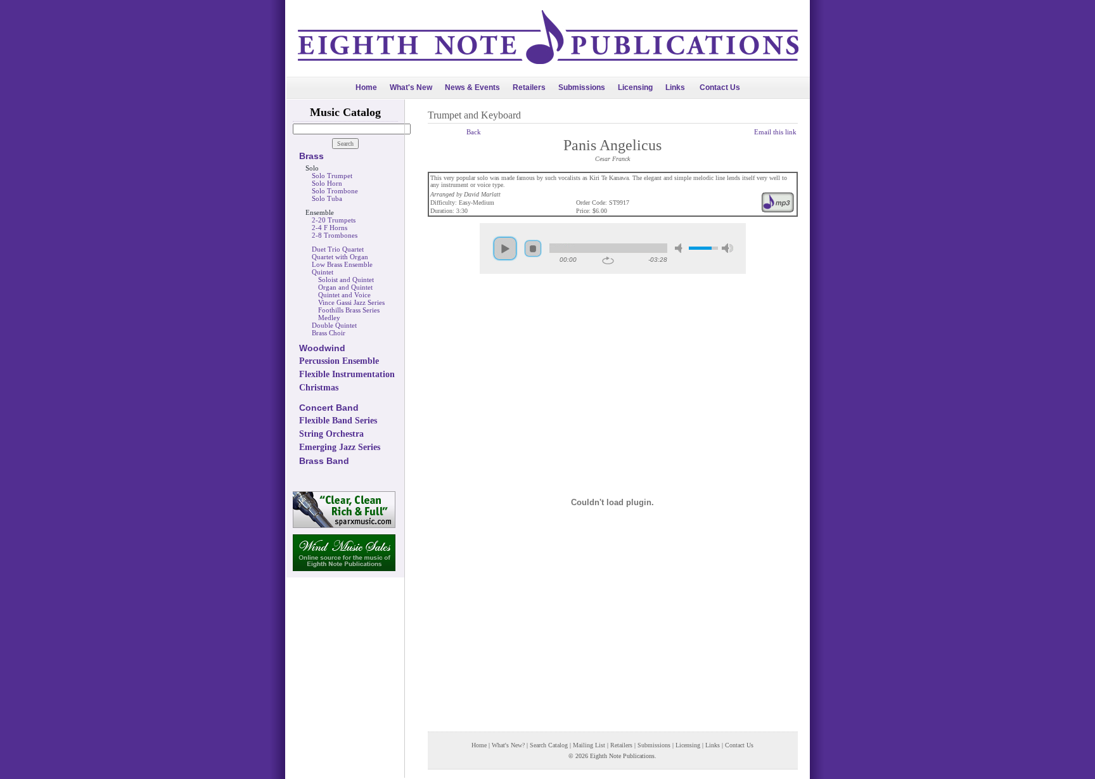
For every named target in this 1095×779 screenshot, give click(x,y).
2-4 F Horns (329, 227)
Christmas (318, 387)
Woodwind (322, 348)
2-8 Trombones (334, 235)
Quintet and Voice (344, 295)
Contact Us (720, 87)
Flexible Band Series (338, 420)
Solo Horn (327, 183)
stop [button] (533, 248)
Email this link (775, 132)
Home (366, 87)
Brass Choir (328, 333)
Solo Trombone (335, 191)
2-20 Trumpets (333, 220)
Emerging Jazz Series (339, 447)
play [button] (505, 248)
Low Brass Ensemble (342, 264)
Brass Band (324, 461)
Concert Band (329, 407)
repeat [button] (608, 260)
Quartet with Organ (340, 257)
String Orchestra (331, 434)
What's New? (508, 745)
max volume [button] (727, 248)
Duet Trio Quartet (338, 249)
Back (473, 132)
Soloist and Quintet (346, 279)
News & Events (472, 87)
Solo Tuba (327, 198)
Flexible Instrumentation (347, 374)
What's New (411, 87)
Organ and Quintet (345, 287)
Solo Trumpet (332, 175)
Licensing (635, 87)
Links (675, 87)
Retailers (529, 87)
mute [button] (680, 248)
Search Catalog (549, 745)
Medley (329, 317)
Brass (311, 156)
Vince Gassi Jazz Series (351, 302)
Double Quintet (334, 325)
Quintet (322, 272)
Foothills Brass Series (349, 310)
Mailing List (589, 745)
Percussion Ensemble (339, 361)
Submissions (581, 87)
